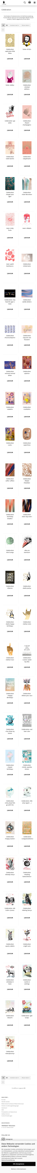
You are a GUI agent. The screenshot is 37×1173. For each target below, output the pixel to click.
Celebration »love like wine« (27, 193)
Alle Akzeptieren (18, 1164)
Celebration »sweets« (10, 408)
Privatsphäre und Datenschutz (9, 1112)
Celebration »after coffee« (9, 480)
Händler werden (5, 1101)
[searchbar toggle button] (24, 2)
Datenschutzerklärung (8, 1160)
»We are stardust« (27, 551)
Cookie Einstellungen (6, 1116)
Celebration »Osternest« (27, 265)
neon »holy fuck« (10, 229)
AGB (2, 1110)
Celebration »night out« (27, 945)
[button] (3, 25)
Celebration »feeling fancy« (27, 909)
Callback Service (5, 1114)
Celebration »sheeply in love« (10, 982)
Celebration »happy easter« (10, 838)
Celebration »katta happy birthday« (10, 624)
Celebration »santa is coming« (27, 982)
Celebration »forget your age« (10, 194)
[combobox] (14, 25)
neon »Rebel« (26, 228)
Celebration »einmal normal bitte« (10, 373)
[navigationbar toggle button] (34, 2)
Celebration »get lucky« (27, 1017)
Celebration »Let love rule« (27, 730)
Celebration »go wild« (10, 122)
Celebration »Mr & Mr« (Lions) (10, 909)
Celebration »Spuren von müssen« (27, 338)
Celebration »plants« (27, 372)
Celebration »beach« (10, 1017)
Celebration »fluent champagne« (27, 123)
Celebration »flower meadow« (27, 481)
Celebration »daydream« (27, 158)
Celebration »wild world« (10, 158)
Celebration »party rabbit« (10, 945)
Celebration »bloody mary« (10, 873)
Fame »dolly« (10, 85)
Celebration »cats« (10, 444)
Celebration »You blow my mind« (10, 731)
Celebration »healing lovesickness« (26, 874)
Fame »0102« (27, 49)
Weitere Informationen (18, 1169)
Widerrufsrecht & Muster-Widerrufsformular (12, 1103)
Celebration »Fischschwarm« (10, 337)
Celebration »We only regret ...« (27, 802)
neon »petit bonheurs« (10, 265)
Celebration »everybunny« (10, 1052)
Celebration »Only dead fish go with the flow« (10, 803)
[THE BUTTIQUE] (3, 2)
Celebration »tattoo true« (10, 659)
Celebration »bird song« (10, 551)
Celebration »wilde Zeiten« (27, 301)
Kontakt (3, 1099)
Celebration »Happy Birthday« (10, 695)
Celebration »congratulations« (27, 838)
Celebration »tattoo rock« (27, 623)
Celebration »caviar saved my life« (26, 660)
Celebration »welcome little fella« (10, 51)
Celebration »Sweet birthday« (10, 767)
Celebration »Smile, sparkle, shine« (27, 767)
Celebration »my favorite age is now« (10, 302)
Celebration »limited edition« (27, 87)
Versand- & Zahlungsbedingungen (10, 1105)
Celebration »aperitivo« (27, 444)
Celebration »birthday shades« (10, 516)
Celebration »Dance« (10, 587)
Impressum (4, 1108)
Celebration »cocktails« (27, 408)
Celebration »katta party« (27, 587)
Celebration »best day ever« (27, 516)
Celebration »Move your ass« (27, 694)
